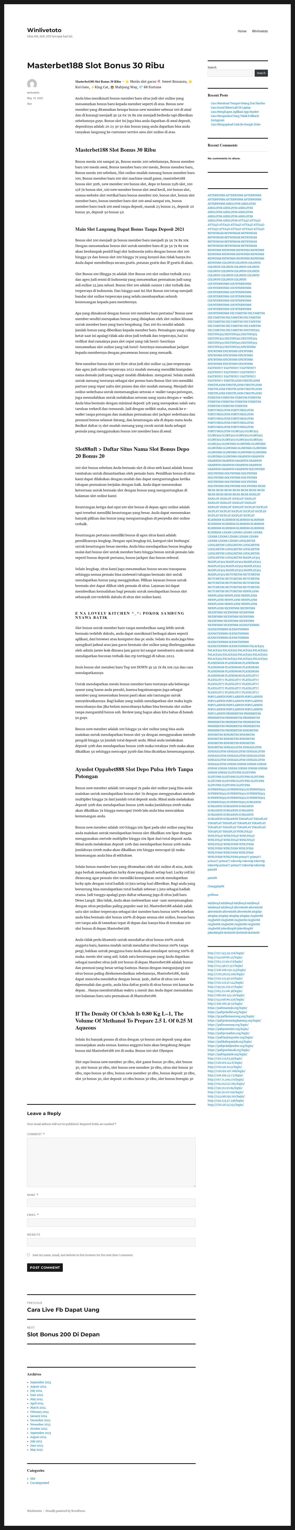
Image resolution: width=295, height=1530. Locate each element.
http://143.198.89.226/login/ (226, 999)
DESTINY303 (251, 330)
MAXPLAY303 (251, 557)
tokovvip (236, 861)
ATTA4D (243, 220)
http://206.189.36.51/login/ (225, 1003)
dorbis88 (229, 932)
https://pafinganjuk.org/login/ (227, 1054)
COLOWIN (228, 262)
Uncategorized (39, 1483)
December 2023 (40, 1420)
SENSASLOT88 (233, 747)
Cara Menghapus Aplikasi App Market (235, 112)
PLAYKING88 (216, 663)
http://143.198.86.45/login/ (225, 957)
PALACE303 (256, 646)
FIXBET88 (214, 397)
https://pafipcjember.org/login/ (228, 1029)
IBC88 (261, 486)
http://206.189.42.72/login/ (225, 1075)
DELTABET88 (238, 313)
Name (32, 1195)
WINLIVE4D (244, 831)
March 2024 (38, 1407)
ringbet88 (256, 916)
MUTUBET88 (234, 574)
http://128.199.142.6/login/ (225, 1062)
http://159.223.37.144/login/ (226, 982)
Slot (29, 104)
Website (34, 1234)
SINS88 (231, 764)
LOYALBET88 (246, 541)
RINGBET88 (250, 730)
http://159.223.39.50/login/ (225, 978)
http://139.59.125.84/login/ (225, 1088)
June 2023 (36, 1445)
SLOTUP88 (234, 772)
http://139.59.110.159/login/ (226, 1092)
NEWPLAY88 (251, 591)
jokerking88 (229, 928)
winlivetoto (33, 92)
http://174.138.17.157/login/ (225, 966)
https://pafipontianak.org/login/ (229, 1050)
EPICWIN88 (248, 347)
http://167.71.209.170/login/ (226, 1079)
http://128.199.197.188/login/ (226, 1071)
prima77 (244, 857)
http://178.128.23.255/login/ (226, 1105)
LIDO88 (227, 532)
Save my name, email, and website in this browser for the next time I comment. (83, 1255)
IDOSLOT (254, 494)
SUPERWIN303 (217, 789)
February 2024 (39, 1412)
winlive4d (214, 903)
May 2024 (36, 1399)
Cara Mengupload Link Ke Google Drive (235, 124)
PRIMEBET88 (234, 713)
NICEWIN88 (231, 608)
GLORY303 (237, 431)
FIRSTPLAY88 (233, 380)
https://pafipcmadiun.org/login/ (229, 1033)
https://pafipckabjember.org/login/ (230, 1046)
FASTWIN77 (215, 368)
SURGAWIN (253, 802)
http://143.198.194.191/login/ (226, 1096)
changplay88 (216, 886)
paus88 (212, 869)
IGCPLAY (250, 507)
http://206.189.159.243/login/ (227, 970)
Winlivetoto (44, 30)
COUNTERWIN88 (218, 284)
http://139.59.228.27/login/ (225, 987)
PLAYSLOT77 (250, 675)
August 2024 (38, 1386)
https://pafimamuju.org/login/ (227, 1008)
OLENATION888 (249, 625)
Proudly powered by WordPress (65, 1511)
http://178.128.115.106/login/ (226, 974)
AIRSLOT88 (233, 203)
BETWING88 (216, 233)
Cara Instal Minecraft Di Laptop (231, 107)
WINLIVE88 (231, 844)
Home (242, 31)
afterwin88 (241, 907)
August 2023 (38, 1437)
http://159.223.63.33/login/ (225, 1058)
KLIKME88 (214, 520)
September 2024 (40, 1382)
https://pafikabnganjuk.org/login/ (230, 1041)
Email (33, 1215)
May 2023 (36, 1450)
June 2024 (36, 1395)
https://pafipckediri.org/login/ (227, 1012)
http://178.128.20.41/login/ (225, 1067)
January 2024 (38, 1416)
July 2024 (36, 1391)
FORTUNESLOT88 (219, 410)
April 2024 (37, 1403)
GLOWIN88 (229, 444)
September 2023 (40, 1433)
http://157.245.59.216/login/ (226, 953)
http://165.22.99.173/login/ (225, 961)
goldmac (213, 895)
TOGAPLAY (246, 819)
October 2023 (38, 1428)
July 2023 (36, 1441)
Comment (36, 1134)
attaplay (257, 911)
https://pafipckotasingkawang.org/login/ (234, 1020)
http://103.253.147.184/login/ (226, 1084)
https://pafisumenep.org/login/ (228, 1025)
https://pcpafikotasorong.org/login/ (231, 1016)
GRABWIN (243, 456)
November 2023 (40, 1424)
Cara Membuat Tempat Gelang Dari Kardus (238, 103)
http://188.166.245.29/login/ (226, 995)
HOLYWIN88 (257, 469)
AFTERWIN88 (216, 195)
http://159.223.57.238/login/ (226, 1100)
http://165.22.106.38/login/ (225, 991)
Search (212, 67)
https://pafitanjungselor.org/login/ (230, 1037)
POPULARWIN (217, 696)
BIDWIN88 (214, 250)
